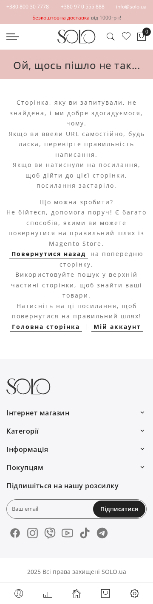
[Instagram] (32, 533)
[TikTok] (85, 533)
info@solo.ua (131, 6)
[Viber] (50, 533)
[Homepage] (76, 593)
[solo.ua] (76, 36)
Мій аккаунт (117, 327)
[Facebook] (15, 533)
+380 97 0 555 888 (83, 6)
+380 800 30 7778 (27, 6)
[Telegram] (102, 533)
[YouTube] (67, 533)
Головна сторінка (46, 327)
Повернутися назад (48, 254)
